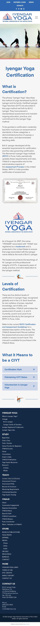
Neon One (26, 624)
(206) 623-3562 (7, 605)
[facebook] (16, 9)
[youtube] (21, 9)
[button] (20, 369)
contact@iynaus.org (9, 609)
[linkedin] (19, 9)
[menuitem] (20, 416)
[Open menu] (36, 17)
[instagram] (24, 9)
